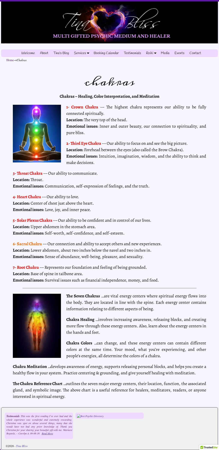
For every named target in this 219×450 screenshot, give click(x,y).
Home (10, 60)
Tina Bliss (22, 446)
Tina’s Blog (61, 53)
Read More (47, 433)
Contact (195, 53)
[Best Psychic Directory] (90, 416)
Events (179, 53)
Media (165, 53)
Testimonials (132, 53)
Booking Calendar (106, 53)
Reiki (149, 53)
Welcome (28, 53)
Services (80, 53)
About (44, 53)
